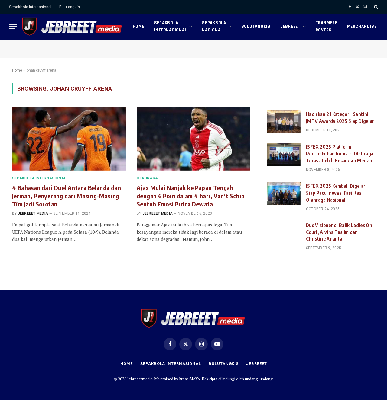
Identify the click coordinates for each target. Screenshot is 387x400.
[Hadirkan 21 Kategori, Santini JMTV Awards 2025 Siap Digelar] (284, 121)
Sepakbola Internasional (30, 7)
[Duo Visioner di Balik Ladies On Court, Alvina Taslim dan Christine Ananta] (284, 232)
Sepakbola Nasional (214, 26)
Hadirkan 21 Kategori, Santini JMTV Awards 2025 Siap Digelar (340, 117)
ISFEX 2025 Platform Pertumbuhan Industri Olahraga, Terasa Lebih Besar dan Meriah (340, 154)
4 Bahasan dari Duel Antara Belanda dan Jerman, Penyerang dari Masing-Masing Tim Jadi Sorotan (66, 196)
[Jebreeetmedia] (72, 27)
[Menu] (13, 27)
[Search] (375, 7)
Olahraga (147, 178)
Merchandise (362, 26)
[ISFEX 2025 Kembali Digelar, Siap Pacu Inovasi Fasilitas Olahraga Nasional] (284, 193)
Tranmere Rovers (326, 26)
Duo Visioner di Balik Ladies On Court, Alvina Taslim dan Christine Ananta (339, 232)
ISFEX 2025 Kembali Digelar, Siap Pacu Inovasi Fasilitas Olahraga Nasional (336, 193)
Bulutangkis (69, 7)
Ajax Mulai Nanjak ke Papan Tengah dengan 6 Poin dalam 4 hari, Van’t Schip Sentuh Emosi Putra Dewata (191, 196)
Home (139, 26)
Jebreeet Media (33, 213)
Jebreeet (290, 26)
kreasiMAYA (189, 379)
